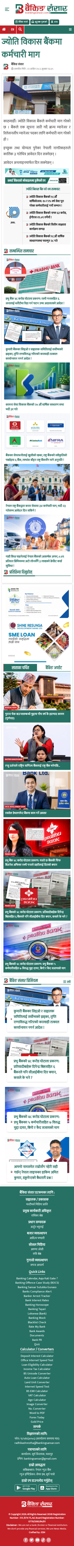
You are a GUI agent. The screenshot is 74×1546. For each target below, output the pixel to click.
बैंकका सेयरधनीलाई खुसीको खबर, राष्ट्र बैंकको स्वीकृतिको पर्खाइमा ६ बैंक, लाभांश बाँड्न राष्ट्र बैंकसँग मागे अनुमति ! (36, 457)
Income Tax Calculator (37, 1369)
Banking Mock (37, 1317)
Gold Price (37, 1421)
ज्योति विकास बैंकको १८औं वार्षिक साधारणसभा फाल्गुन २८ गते (46, 238)
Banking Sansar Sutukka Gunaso (37, 1287)
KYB (56, 22)
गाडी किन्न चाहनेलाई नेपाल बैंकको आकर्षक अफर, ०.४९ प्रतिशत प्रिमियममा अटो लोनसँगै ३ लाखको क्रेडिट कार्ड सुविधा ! (35, 561)
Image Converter (37, 1404)
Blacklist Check (37, 1322)
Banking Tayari (37, 1309)
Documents (37, 1335)
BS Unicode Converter (37, 1373)
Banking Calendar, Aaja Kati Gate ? (37, 1278)
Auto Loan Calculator (37, 1377)
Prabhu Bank (10, 854)
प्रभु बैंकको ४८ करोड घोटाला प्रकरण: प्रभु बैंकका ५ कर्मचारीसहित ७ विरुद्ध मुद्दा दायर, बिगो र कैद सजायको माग (35, 966)
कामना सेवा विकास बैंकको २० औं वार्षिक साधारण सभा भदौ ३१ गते (35, 407)
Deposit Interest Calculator (37, 1356)
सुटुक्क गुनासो (41, 22)
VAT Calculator (37, 1395)
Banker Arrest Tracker (37, 1296)
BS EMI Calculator (37, 1391)
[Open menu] (70, 29)
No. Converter (37, 1408)
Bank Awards (37, 1331)
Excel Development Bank (15, 806)
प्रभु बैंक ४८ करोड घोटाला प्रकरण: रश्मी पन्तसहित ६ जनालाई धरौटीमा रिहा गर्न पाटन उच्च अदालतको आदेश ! (35, 301)
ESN (43, 1532)
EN (12, 29)
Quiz (37, 1344)
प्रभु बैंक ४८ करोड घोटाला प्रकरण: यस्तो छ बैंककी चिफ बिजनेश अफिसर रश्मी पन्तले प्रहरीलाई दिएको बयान (33, 862)
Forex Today (37, 1417)
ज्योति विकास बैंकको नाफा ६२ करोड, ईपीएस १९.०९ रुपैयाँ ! (47, 215)
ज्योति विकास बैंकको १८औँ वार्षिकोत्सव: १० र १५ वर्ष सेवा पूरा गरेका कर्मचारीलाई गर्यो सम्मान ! (46, 201)
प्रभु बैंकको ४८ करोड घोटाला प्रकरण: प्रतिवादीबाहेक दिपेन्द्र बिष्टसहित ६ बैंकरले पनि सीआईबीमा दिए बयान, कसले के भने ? (36, 914)
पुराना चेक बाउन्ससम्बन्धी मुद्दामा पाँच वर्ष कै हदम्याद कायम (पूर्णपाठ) (34, 716)
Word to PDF (37, 1413)
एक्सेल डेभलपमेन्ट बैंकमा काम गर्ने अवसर (25, 813)
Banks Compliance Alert (37, 1291)
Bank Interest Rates (37, 1300)
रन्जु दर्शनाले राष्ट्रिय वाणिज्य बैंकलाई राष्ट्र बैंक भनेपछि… (32, 766)
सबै (68, 982)
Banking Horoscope (37, 1304)
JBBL (13, 222)
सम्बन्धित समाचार (21, 251)
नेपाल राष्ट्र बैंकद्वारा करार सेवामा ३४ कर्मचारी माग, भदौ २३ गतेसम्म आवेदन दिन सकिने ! (36, 508)
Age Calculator (37, 1399)
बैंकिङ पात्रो (23, 22)
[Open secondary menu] (7, 9)
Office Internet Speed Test (37, 1360)
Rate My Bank (37, 1326)
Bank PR (37, 1340)
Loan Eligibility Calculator (37, 1364)
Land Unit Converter (37, 1382)
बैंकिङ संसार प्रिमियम (23, 980)
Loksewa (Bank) (37, 1313)
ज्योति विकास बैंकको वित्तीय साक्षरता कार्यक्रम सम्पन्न (47, 227)
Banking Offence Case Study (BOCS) (37, 1282)
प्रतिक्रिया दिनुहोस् (20, 572)
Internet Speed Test (37, 1386)
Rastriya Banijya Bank (13, 759)
